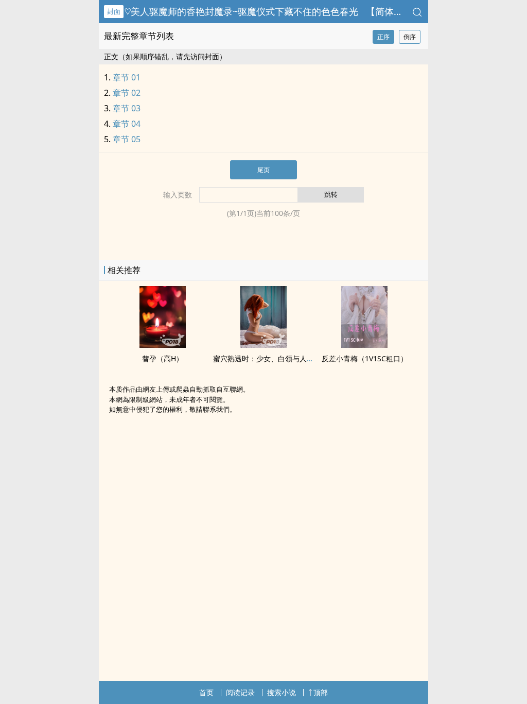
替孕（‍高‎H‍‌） (162, 358)
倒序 (409, 36)
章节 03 (126, 108)
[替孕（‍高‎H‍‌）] (162, 344)
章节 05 (126, 139)
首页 (206, 692)
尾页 (263, 169)
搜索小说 (281, 692)
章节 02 (126, 92)
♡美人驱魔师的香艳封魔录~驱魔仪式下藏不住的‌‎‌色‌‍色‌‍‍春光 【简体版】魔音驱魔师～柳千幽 (310, 11)
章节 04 (126, 123)
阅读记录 (240, 692)
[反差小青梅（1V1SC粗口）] (364, 344)
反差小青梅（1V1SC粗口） (365, 358)
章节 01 (126, 77)
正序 (383, 36)
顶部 (320, 692)
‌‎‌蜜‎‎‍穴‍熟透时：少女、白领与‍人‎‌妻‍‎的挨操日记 (281, 358)
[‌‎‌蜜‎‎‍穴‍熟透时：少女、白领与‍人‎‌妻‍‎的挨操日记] (263, 344)
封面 (113, 11)
